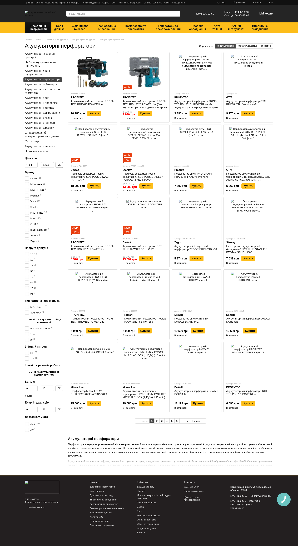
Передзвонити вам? (194, 491)
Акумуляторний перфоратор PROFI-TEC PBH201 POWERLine (247, 393)
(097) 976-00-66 (205, 13)
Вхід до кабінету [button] (145, 486)
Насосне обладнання (197, 27)
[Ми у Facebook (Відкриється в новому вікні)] (199, 2)
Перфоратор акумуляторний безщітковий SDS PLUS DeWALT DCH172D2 (90, 176)
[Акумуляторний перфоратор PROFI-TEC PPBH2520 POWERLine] (93, 217)
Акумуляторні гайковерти (41, 84)
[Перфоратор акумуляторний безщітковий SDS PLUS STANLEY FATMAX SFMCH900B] (248, 217)
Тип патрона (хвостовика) (42, 300)
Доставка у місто (36, 416)
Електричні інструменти (38, 27)
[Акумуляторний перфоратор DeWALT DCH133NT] (248, 289)
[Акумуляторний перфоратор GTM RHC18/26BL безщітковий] (248, 72)
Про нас (29, 3)
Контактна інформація (130, 3)
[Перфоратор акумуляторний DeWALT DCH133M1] (196, 289)
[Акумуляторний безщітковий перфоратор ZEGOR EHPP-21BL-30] (196, 217)
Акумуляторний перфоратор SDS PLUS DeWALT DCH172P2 (142, 248)
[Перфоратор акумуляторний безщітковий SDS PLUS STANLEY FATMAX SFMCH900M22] (145, 144)
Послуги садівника (91, 3)
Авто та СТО (217, 27)
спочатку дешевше (247, 46)
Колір (28, 395)
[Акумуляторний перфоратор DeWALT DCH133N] (196, 362)
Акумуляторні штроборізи (41, 102)
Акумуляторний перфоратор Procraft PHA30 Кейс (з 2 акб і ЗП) (144, 320)
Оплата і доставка (153, 3)
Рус (219, 3)
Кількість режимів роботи (42, 365)
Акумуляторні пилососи (40, 146)
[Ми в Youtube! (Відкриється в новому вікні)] (208, 2)
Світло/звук (32, 141)
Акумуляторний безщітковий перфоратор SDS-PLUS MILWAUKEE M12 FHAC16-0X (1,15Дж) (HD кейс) (144, 394)
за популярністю (225, 46)
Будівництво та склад (79, 27)
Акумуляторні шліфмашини (42, 112)
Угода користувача (146, 528)
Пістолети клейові (36, 151)
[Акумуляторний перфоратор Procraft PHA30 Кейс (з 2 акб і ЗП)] (145, 289)
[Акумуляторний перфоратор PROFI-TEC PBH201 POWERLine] (248, 362)
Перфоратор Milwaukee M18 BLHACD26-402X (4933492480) (89, 393)
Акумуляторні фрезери (39, 127)
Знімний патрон (36, 346)
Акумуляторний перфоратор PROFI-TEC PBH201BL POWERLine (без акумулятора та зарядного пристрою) (196, 104)
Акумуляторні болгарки (39, 107)
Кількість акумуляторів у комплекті (44, 321)
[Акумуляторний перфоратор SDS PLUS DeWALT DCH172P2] (145, 217)
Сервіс (105, 3)
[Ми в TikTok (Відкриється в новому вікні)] (212, 2)
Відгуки (141, 532)
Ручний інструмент (236, 27)
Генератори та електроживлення (168, 27)
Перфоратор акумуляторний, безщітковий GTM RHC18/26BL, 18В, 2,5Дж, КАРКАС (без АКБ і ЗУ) (248, 176)
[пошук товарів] (177, 14)
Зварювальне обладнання (106, 27)
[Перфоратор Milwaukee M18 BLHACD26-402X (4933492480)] (93, 362)
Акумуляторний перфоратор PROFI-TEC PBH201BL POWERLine (92, 320)
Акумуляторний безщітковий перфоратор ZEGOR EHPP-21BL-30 (195, 248)
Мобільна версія (36, 507)
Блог (114, 3)
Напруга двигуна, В (38, 248)
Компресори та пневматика (135, 27)
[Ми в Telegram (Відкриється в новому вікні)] (195, 2)
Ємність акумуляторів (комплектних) (44, 373)
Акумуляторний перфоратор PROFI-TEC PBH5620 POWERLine (92, 103)
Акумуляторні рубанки (39, 117)
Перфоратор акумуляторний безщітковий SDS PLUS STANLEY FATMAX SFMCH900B (246, 249)
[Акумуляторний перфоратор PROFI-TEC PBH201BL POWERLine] (93, 289)
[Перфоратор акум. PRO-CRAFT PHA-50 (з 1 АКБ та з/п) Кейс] (196, 144)
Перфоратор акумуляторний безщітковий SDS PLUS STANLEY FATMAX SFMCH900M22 (143, 176)
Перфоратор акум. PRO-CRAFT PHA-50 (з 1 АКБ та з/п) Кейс (193, 175)
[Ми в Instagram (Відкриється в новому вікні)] (204, 2)
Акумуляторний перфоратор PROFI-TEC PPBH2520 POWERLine (92, 248)
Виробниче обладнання (260, 27)
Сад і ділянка (59, 27)
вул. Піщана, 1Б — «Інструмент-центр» (250, 496)
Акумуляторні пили (37, 97)
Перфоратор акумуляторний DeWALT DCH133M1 (191, 320)
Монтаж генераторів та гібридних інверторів (57, 3)
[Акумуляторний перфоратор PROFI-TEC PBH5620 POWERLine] (93, 72)
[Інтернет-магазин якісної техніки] (42, 487)
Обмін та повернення (174, 3)
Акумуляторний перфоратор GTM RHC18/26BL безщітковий (246, 103)
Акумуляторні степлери (40, 122)
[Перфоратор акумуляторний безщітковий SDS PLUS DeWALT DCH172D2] (93, 144)
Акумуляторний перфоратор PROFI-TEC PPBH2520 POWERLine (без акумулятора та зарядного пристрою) (145, 104)
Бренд (29, 172)
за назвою (266, 46)
